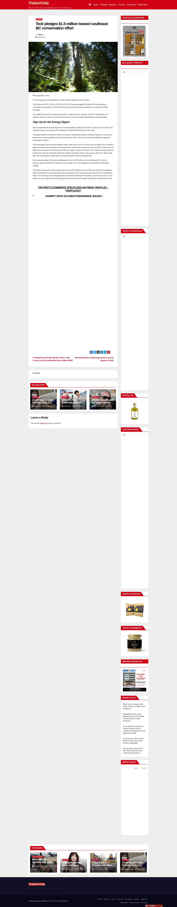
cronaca (95, 859)
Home (96, 5)
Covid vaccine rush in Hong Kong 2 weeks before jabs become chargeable (133, 741)
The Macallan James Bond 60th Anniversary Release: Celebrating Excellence (133, 751)
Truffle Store (142, 5)
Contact (113, 899)
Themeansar (64, 901)
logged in (43, 423)
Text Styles (144, 902)
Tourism (121, 5)
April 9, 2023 (39, 866)
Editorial (40, 34)
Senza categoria (38, 856)
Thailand (103, 5)
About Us (106, 899)
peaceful (65, 859)
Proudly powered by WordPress (38, 901)
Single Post (144, 899)
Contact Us (131, 5)
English (152, 905)
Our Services (129, 899)
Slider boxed (124, 902)
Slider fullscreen (134, 902)
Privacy (137, 899)
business (39, 19)
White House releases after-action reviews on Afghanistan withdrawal (134, 706)
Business (113, 5)
